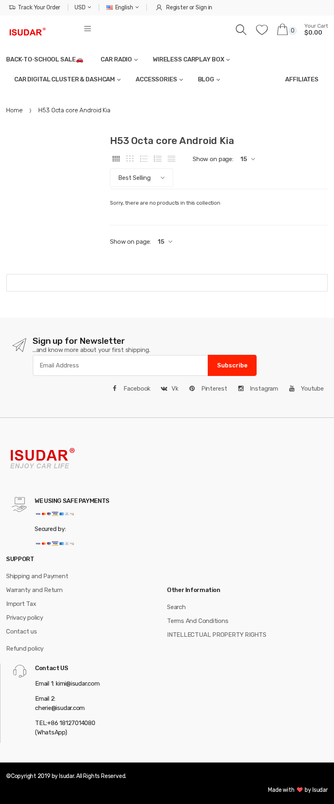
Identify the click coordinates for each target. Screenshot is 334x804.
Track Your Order (39, 7)
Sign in (204, 7)
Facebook (136, 388)
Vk (174, 388)
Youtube (311, 388)
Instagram (263, 388)
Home (14, 110)
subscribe (232, 365)
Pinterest (213, 388)
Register (177, 7)
